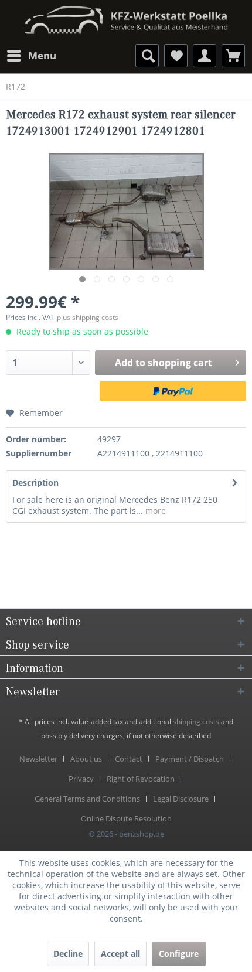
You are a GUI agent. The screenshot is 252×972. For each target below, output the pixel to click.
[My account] (204, 55)
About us (86, 758)
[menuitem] (31, 55)
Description (35, 482)
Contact (128, 758)
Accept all (120, 953)
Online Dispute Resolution (126, 818)
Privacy (81, 778)
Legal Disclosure (181, 798)
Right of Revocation (141, 778)
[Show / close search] (147, 55)
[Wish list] (176, 55)
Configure (179, 953)
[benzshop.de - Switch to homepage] (126, 16)
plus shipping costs (87, 317)
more (154, 510)
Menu (42, 55)
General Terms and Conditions (87, 798)
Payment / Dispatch (189, 758)
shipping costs (196, 722)
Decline (68, 953)
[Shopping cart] (233, 55)
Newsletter (38, 758)
